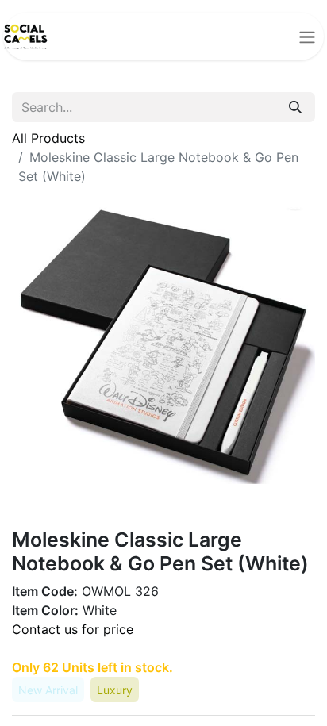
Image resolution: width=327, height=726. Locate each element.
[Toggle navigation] (307, 36)
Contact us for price (72, 629)
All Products (48, 138)
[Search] (295, 107)
